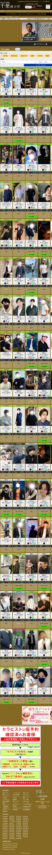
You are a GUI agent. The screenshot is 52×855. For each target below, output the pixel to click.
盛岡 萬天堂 (11, 818)
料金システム (17, 14)
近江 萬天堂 (5, 830)
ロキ (6, 539)
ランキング (19, 11)
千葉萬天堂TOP (6, 808)
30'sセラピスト (36, 11)
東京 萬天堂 (25, 821)
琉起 (31, 89)
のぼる (6, 353)
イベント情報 (26, 799)
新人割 (47, 56)
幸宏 (44, 391)
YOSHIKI (31, 241)
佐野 (19, 165)
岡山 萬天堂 (18, 831)
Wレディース (24, 56)
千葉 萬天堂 (18, 823)
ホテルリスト (8, 14)
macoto (6, 575)
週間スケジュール (6, 794)
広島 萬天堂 (25, 831)
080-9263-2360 (32, 4)
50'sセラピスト (48, 11)
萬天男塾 (15, 806)
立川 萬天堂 (5, 823)
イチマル (19, 465)
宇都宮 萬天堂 (26, 819)
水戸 (19, 689)
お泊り (32, 56)
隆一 (19, 203)
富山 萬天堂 (5, 826)
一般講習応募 (5, 806)
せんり (6, 613)
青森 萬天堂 (5, 818)
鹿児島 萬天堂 (12, 838)
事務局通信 (5, 811)
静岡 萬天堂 (5, 828)
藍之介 (31, 539)
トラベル (40, 56)
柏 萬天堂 (11, 823)
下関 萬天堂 (18, 833)
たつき (6, 689)
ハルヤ (6, 427)
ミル (6, 391)
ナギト (44, 127)
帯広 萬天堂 (18, 816)
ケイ (44, 203)
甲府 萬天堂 (25, 825)
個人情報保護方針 (26, 809)
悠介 (31, 127)
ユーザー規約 (26, 803)
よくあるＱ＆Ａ (6, 799)
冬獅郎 (31, 279)
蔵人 (31, 317)
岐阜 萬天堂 (25, 826)
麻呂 (19, 391)
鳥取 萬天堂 (5, 833)
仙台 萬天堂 (25, 818)
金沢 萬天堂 (18, 826)
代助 (44, 651)
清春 (44, 575)
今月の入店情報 (16, 794)
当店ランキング (6, 804)
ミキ (31, 391)
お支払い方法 (22, 14)
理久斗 (31, 165)
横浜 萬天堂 (25, 823)
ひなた (6, 127)
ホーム (2, 11)
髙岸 (19, 279)
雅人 (19, 89)
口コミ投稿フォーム (27, 808)
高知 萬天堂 (18, 835)
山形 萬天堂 (5, 819)
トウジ (19, 501)
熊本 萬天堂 (25, 836)
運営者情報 (15, 809)
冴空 (44, 353)
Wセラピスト (14, 56)
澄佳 (19, 317)
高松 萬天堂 (25, 833)
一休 (6, 465)
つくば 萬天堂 (12, 821)
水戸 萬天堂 (5, 821)
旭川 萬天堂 (5, 816)
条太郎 (31, 575)
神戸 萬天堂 (11, 831)
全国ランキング (16, 804)
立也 (44, 279)
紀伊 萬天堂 (5, 831)
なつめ (6, 241)
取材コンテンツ (16, 801)
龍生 (31, 353)
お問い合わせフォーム (17, 808)
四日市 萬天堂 (26, 828)
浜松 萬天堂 (11, 828)
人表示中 (5, 49)
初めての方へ (5, 792)
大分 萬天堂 (18, 836)
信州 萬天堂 (18, 825)
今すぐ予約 (6, 103)
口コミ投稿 (26, 14)
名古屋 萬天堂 (19, 828)
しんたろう (6, 203)
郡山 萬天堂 (11, 819)
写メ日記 (9, 11)
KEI (6, 317)
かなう (31, 465)
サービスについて (16, 792)
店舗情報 (5, 11)
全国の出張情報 (6, 801)
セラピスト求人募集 (36, 14)
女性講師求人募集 (43, 14)
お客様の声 (14, 11)
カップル (5, 56)
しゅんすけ (44, 539)
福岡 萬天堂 (25, 835)
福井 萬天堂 (11, 826)
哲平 (31, 613)
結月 (19, 613)
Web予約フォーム (6, 809)
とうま (31, 501)
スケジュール (24, 11)
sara (44, 165)
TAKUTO (44, 317)
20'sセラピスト (29, 11)
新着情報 (15, 799)
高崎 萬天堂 (18, 819)
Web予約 (12, 14)
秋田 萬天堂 (18, 818)
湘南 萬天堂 (5, 825)
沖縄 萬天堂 (18, 838)
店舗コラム (5, 803)
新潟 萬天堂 (11, 825)
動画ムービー (26, 797)
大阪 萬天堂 (18, 830)
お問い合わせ (31, 14)
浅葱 (19, 353)
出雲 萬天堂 (11, 833)
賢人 (44, 689)
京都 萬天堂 (11, 830)
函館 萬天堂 (25, 816)
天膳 (31, 689)
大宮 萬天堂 (18, 821)
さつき (19, 127)
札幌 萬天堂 (11, 816)
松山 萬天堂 (11, 835)
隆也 (31, 203)
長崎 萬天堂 (11, 836)
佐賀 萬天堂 (5, 836)
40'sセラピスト (42, 11)
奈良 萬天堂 (25, 830)
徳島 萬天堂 (5, 835)
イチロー (19, 651)
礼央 (44, 501)
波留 (31, 427)
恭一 (19, 539)
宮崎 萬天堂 (5, 838)
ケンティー (19, 241)
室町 (6, 165)
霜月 (31, 651)
